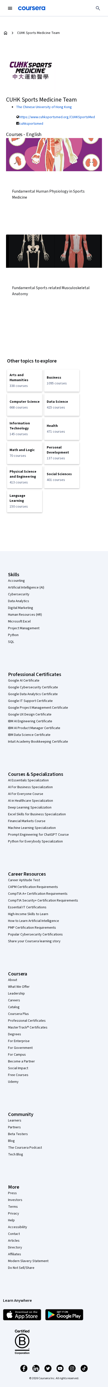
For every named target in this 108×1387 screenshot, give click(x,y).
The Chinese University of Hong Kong (44, 107)
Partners (14, 1127)
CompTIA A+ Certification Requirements (38, 893)
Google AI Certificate (23, 680)
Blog (11, 1140)
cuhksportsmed (31, 123)
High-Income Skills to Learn (28, 914)
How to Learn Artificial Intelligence (33, 920)
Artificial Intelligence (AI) (26, 587)
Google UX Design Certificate (29, 714)
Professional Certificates (27, 1020)
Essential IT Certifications (27, 907)
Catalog (14, 1007)
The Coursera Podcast (25, 1147)
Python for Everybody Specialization (35, 841)
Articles (14, 1240)
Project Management (23, 628)
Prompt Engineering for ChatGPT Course (38, 834)
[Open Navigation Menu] (10, 8)
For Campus (17, 1054)
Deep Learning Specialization (29, 807)
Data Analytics (18, 601)
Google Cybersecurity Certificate (33, 687)
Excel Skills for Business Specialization (37, 814)
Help (11, 1220)
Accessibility (17, 1227)
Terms (13, 1206)
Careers (14, 1000)
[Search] (98, 8)
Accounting (16, 580)
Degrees (14, 1034)
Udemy (13, 1081)
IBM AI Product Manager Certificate (34, 728)
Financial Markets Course (26, 821)
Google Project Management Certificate (38, 707)
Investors (15, 1199)
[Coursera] (31, 8)
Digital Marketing (20, 607)
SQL (11, 641)
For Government (20, 1047)
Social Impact (18, 1068)
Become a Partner (21, 1061)
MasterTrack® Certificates (27, 1027)
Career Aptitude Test (24, 880)
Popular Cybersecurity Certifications (35, 934)
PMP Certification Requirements (32, 927)
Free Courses (18, 1075)
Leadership (16, 993)
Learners (14, 1120)
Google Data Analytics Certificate (33, 694)
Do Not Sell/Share (21, 1267)
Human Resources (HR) (25, 614)
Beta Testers (18, 1134)
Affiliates (14, 1254)
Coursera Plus (18, 1013)
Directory (15, 1247)
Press (12, 1193)
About (12, 979)
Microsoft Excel (19, 621)
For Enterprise (19, 1041)
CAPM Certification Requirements (33, 886)
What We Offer (19, 986)
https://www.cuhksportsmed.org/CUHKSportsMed (57, 117)
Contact (14, 1233)
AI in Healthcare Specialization (30, 800)
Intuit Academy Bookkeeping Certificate (38, 741)
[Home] (5, 32)
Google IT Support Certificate (30, 700)
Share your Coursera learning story (34, 941)
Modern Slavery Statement (28, 1261)
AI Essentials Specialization (28, 780)
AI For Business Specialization (30, 787)
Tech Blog (15, 1154)
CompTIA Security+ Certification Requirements (43, 900)
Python (13, 635)
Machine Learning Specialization (32, 827)
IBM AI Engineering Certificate (30, 721)
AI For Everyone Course (25, 793)
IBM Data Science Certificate (29, 734)
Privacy (13, 1213)
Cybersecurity (18, 594)
